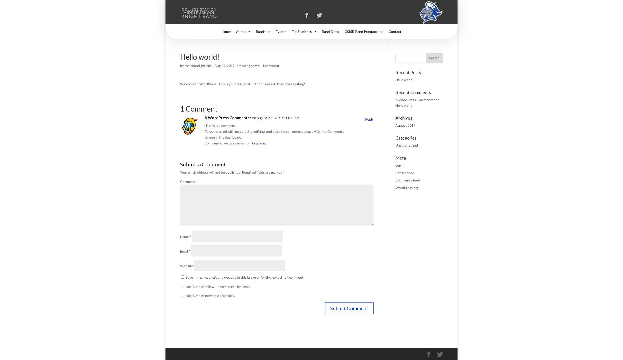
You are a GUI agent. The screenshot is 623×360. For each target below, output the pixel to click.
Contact (395, 32)
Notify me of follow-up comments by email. (218, 286)
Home (226, 32)
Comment (189, 182)
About (241, 32)
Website (186, 266)
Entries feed (404, 173)
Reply (369, 119)
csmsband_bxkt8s (198, 66)
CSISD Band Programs (361, 32)
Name (185, 237)
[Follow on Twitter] (319, 15)
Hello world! (404, 80)
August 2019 (405, 125)
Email (185, 251)
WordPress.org (407, 188)
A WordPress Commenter (227, 117)
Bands (261, 32)
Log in (399, 165)
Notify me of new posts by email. (210, 296)
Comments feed (407, 180)
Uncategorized (248, 66)
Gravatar (258, 143)
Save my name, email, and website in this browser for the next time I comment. (245, 277)
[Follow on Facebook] (306, 15)
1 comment (270, 66)
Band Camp (330, 32)
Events (281, 32)
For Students (302, 32)
